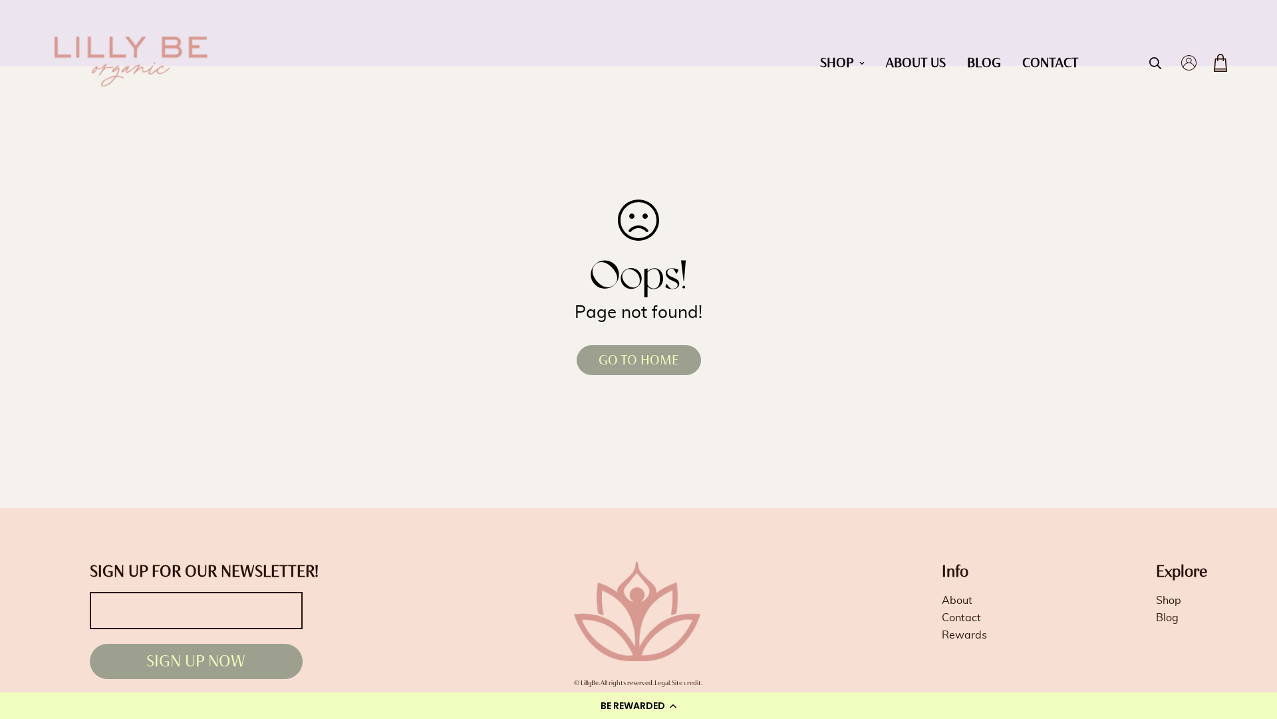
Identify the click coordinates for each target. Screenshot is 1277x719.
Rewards (964, 635)
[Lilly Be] (131, 63)
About (957, 600)
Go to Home (639, 360)
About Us (916, 63)
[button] (638, 705)
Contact (1050, 63)
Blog (984, 63)
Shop (837, 63)
